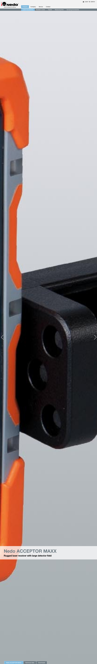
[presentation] (3, 337)
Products (25, 6)
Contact (48, 6)
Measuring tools (59, 9)
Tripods (50, 9)
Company (33, 6)
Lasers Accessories (28, 9)
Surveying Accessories (73, 9)
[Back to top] (93, 639)
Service (41, 6)
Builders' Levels (40, 9)
